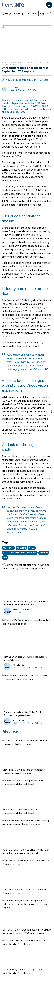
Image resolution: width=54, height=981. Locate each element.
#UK (5, 557)
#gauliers (21, 548)
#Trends (43, 552)
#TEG (31, 548)
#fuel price (8, 548)
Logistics (44, 13)
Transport (32, 13)
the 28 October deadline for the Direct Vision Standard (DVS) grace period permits (26, 408)
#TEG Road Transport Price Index (19, 552)
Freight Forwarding (14, 13)
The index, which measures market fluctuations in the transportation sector (27, 132)
